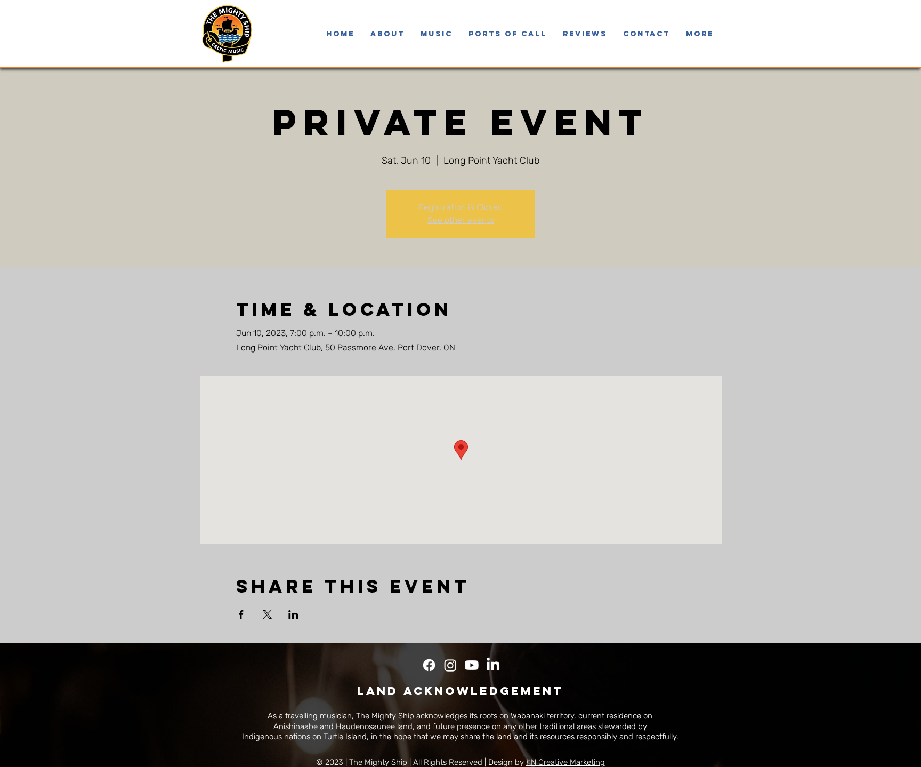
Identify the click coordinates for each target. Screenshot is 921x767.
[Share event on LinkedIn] (293, 614)
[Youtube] (472, 665)
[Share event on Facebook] (241, 614)
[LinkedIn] (493, 665)
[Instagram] (450, 665)
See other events (460, 220)
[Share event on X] (267, 614)
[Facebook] (429, 665)
